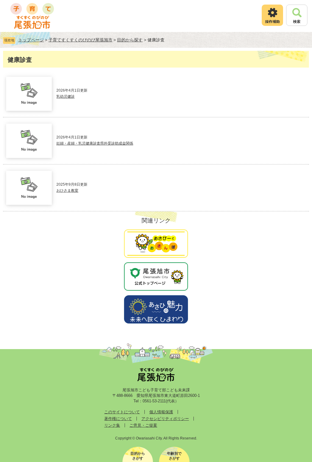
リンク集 (112, 425)
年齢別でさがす (174, 455)
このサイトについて (122, 412)
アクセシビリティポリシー (165, 419)
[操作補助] (272, 15)
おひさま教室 (67, 190)
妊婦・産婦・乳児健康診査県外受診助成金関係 (94, 143)
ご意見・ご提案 (143, 425)
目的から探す (130, 39)
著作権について (118, 419)
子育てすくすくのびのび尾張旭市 (80, 39)
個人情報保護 (161, 412)
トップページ (31, 39)
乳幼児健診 (65, 96)
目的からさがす (137, 455)
